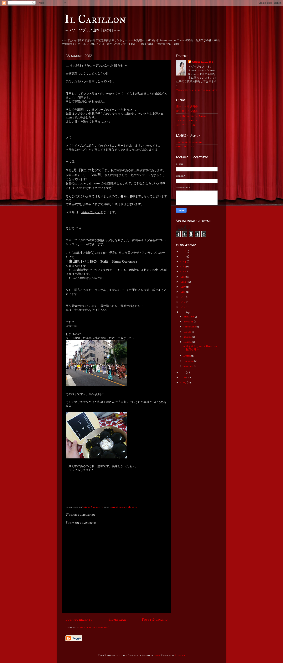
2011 (183, 372)
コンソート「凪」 (187, 125)
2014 (183, 302)
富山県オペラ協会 (187, 111)
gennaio (188, 366)
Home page (117, 619)
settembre (189, 326)
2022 (183, 271)
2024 (183, 261)
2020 (183, 281)
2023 (183, 266)
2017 (183, 286)
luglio (187, 331)
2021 (183, 276)
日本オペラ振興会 (187, 106)
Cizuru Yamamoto (202, 61)
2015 (183, 297)
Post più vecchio (154, 619)
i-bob (157, 655)
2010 (183, 377)
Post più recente (78, 619)
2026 (183, 251)
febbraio (188, 361)
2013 (183, 307)
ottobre (188, 321)
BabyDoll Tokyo (185, 146)
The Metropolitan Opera (191, 115)
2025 (183, 256)
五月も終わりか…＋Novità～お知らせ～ (200, 348)
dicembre (189, 316)
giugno (187, 336)
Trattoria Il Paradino (189, 142)
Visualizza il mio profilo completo (196, 89)
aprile (187, 355)
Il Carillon (95, 19)
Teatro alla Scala (186, 120)
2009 (183, 382)
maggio (187, 341)
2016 (183, 291)
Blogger (180, 655)
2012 (183, 312)
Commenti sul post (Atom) (94, 627)
